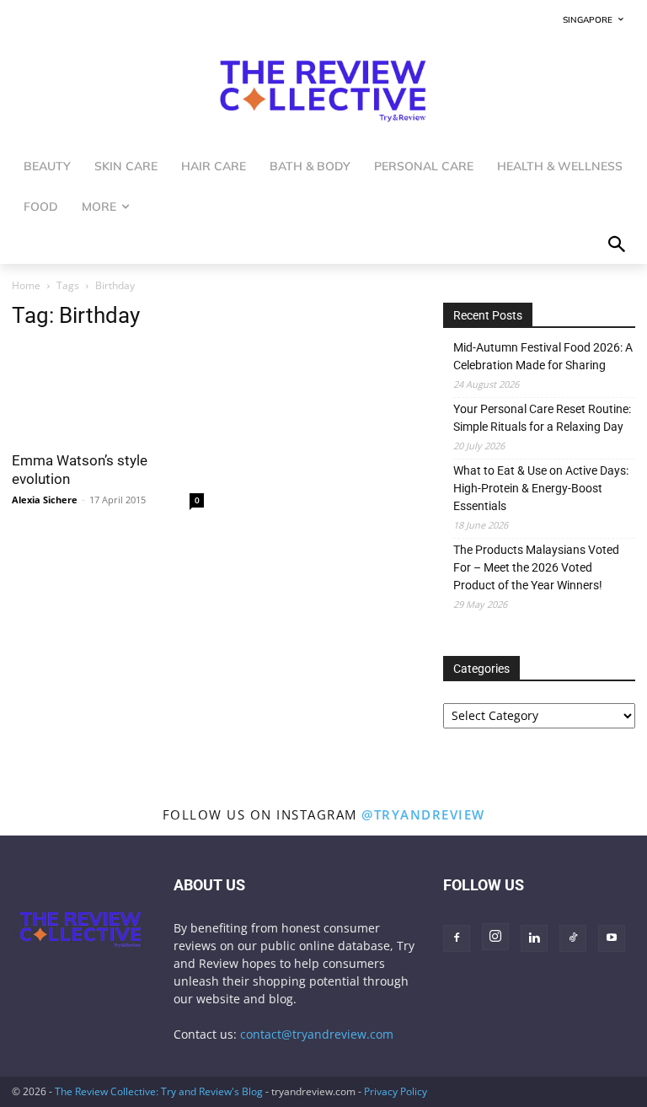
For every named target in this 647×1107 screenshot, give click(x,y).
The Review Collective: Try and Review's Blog (159, 1091)
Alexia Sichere (45, 499)
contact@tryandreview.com (316, 1034)
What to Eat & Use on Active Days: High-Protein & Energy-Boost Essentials (540, 488)
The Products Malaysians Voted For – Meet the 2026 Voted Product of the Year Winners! (536, 567)
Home (26, 285)
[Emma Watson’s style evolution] (108, 393)
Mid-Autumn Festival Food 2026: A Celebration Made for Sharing (543, 356)
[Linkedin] (534, 938)
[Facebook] (456, 938)
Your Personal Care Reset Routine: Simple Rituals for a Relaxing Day (542, 417)
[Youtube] (611, 938)
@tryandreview (423, 814)
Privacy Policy (395, 1091)
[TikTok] (572, 938)
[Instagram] (495, 936)
